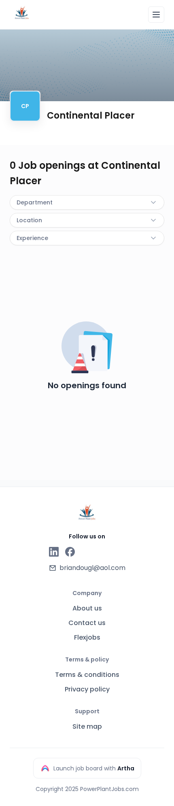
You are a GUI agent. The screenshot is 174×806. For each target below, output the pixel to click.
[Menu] (156, 14)
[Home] (22, 13)
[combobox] (87, 202)
